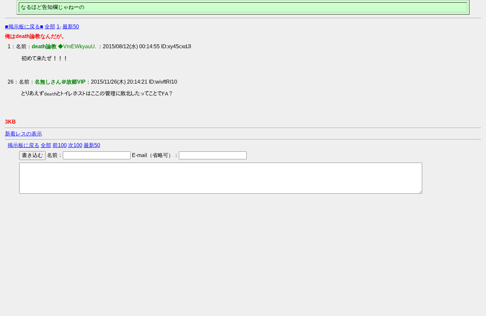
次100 (75, 145)
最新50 (70, 26)
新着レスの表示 (23, 134)
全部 (50, 26)
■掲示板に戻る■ (24, 26)
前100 (60, 145)
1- (59, 26)
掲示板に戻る (23, 145)
